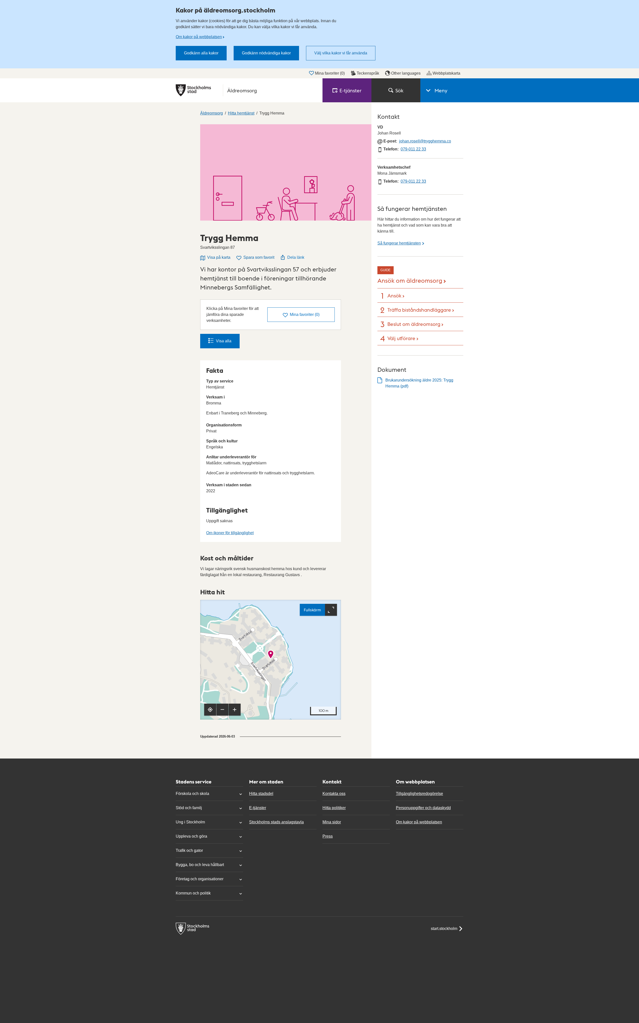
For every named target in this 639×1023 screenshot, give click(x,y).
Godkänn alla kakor (201, 53)
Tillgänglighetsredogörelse (419, 793)
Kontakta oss (333, 793)
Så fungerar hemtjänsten (399, 243)
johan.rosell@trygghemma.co (425, 141)
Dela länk (295, 257)
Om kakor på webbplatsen (199, 37)
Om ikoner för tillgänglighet (230, 533)
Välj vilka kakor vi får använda (340, 53)
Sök (399, 90)
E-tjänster (257, 808)
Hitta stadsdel (261, 793)
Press (327, 836)
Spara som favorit (258, 257)
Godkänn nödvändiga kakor (266, 53)
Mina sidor (331, 822)
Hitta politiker (334, 808)
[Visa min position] (210, 710)
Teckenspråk (368, 73)
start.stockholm (444, 928)
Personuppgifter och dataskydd (423, 808)
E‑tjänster (350, 90)
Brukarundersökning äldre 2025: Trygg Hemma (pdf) (419, 383)
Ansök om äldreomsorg (409, 280)
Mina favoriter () (330, 73)
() (305, 314)
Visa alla (223, 341)
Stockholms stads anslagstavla (276, 822)
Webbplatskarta (446, 73)
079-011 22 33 (413, 149)
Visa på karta (218, 257)
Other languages (406, 73)
